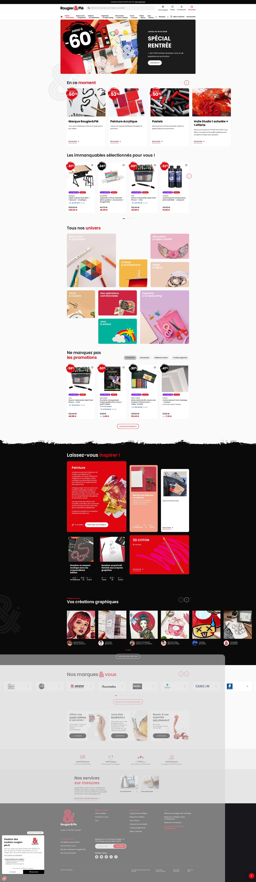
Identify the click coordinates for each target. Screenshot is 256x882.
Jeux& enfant (105, 323)
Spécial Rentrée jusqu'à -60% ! (128, 2)
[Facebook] (96, 856)
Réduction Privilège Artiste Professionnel (174, 818)
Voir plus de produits (128, 426)
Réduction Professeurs (173, 823)
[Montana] (50, 686)
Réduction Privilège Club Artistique (177, 813)
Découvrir (73, 141)
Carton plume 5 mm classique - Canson (175, 401)
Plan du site (190, 870)
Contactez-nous (101, 817)
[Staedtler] (206, 686)
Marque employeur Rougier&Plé (73, 849)
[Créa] (18, 686)
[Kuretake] (81, 686)
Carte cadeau (100, 813)
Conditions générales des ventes (140, 870)
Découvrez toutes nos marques (128, 702)
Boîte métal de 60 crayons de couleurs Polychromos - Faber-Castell (143, 402)
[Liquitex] (112, 686)
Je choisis (78, 736)
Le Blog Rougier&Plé (137, 828)
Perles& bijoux (157, 266)
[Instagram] (111, 856)
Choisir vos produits (114, 415)
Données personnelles (160, 870)
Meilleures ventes (161, 358)
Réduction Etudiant (137, 817)
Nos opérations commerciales (109, 294)
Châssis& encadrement (131, 264)
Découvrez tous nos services (86, 798)
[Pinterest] (106, 856)
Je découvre (161, 736)
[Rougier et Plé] (68, 817)
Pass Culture (134, 821)
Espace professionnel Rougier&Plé (174, 827)
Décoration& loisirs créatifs (162, 238)
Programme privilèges (138, 813)
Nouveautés (144, 358)
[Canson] (175, 686)
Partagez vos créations (128, 656)
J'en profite (155, 63)
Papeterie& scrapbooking (152, 294)
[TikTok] (116, 856)
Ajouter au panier (82, 209)
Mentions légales (66, 870)
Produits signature (180, 358)
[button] (181, 8)
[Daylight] (144, 686)
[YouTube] (101, 856)
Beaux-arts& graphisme (77, 238)
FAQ (96, 821)
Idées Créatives (136, 831)
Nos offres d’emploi (68, 853)
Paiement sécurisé (176, 870)
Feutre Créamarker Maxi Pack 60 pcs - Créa (81, 401)
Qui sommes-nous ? (68, 846)
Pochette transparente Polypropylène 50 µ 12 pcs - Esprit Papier (111, 402)
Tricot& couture (75, 294)
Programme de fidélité (138, 824)
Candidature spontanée (69, 842)
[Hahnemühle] (238, 686)
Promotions (130, 358)
